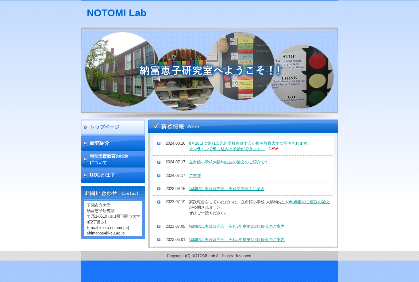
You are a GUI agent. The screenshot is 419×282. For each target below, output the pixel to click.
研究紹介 (100, 143)
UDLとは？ (102, 174)
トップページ (104, 127)
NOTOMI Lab (117, 12)
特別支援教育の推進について (109, 159)
